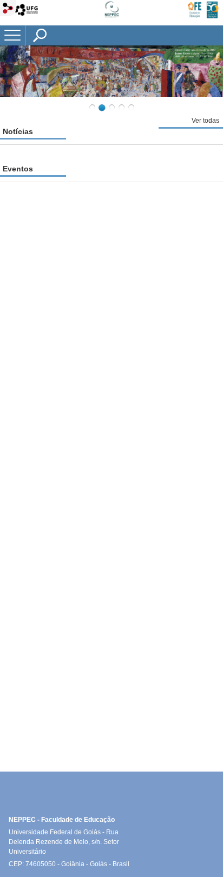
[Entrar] (8, 9)
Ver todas (205, 120)
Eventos (18, 168)
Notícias (18, 131)
